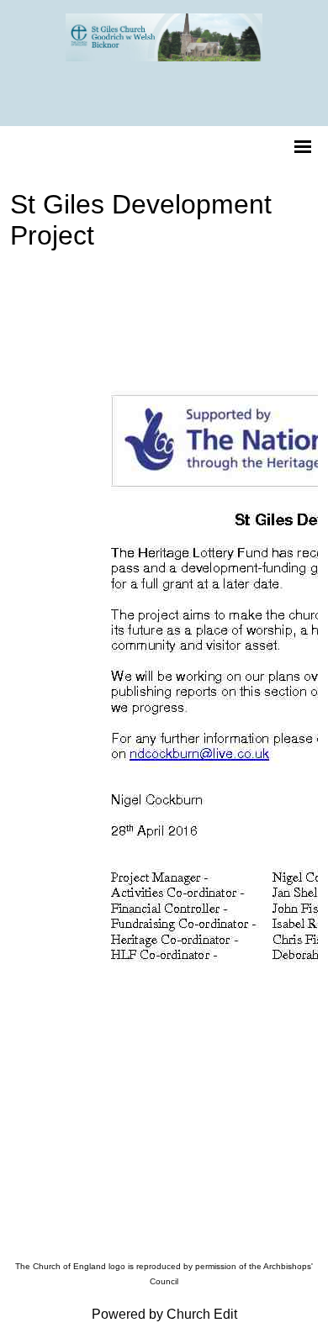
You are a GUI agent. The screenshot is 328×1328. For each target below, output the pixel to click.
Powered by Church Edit (164, 1314)
